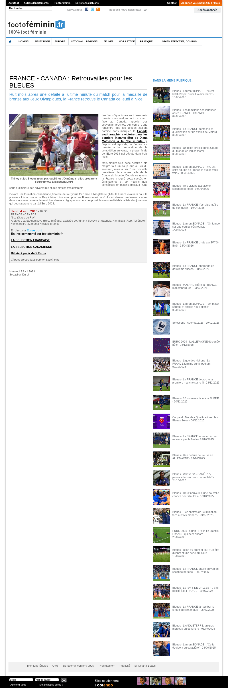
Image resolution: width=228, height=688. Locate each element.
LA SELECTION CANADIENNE (31, 247)
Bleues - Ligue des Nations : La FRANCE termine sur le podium (191, 362)
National (77, 41)
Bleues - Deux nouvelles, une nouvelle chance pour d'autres (195, 495)
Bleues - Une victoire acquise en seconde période (192, 187)
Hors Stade (127, 41)
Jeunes (108, 41)
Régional (92, 41)
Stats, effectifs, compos (179, 41)
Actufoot (13, 3)
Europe (60, 41)
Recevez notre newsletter (125, 9)
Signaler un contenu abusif (79, 665)
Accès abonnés (207, 10)
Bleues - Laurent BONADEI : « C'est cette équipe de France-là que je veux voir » (195, 170)
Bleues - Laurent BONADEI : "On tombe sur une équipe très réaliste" (196, 225)
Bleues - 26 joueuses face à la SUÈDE (195, 398)
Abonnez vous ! (18, 684)
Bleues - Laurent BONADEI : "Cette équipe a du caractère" (193, 646)
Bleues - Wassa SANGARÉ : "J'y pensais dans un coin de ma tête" (192, 476)
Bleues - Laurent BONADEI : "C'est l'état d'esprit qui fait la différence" (193, 93)
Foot (104, 685)
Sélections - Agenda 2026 (188, 322)
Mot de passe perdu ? (51, 684)
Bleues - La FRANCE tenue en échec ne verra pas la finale (194, 438)
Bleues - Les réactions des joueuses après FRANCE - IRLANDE (194, 111)
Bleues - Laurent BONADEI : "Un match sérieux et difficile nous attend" (196, 305)
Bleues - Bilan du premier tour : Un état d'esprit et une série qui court (195, 551)
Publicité (125, 665)
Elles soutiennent (107, 680)
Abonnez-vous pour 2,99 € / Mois (200, 3)
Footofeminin (63, 3)
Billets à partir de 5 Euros (28, 253)
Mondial (24, 41)
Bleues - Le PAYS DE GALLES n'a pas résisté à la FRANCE (195, 589)
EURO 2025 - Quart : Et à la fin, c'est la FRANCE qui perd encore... (195, 532)
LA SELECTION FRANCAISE (30, 240)
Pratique (146, 41)
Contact (172, 3)
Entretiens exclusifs (87, 3)
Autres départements (36, 3)
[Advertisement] (87, 60)
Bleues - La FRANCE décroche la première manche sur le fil (192, 381)
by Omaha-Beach (145, 665)
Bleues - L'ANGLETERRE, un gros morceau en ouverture (193, 627)
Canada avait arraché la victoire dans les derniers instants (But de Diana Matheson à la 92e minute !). (124, 136)
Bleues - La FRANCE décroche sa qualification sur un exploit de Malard (194, 130)
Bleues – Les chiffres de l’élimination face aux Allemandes (194, 513)
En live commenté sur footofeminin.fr (37, 233)
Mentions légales (37, 665)
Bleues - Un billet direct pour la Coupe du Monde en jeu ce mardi (195, 149)
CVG (55, 665)
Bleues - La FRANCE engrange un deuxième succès (193, 267)
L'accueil (10, 41)
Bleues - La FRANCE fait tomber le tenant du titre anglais (193, 608)
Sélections (42, 41)
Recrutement (107, 665)
